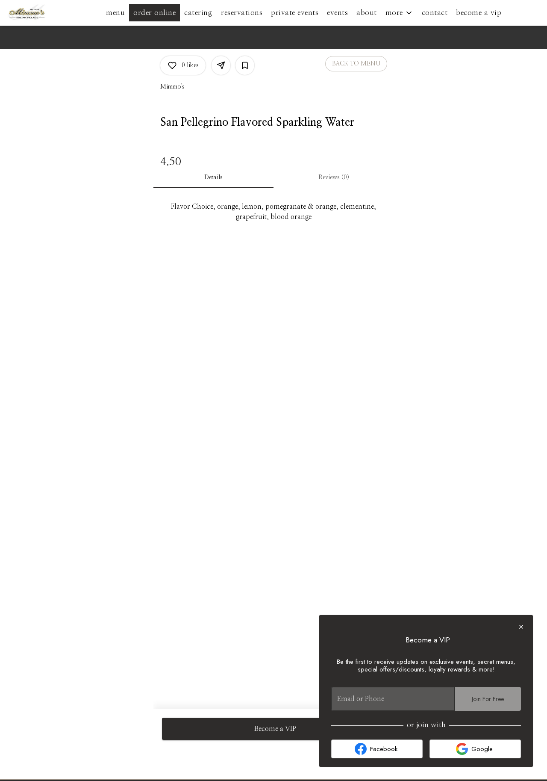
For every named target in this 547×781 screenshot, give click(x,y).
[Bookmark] (244, 65)
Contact (435, 12)
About (366, 12)
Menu (115, 12)
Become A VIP (478, 12)
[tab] (213, 177)
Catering (198, 12)
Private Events (294, 12)
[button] (399, 12)
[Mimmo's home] (45, 13)
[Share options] (221, 65)
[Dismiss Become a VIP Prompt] (521, 626)
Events (337, 12)
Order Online (154, 12)
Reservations (241, 12)
